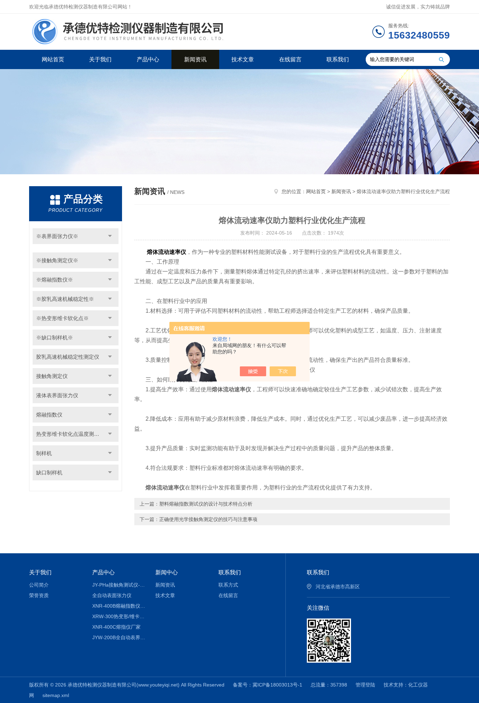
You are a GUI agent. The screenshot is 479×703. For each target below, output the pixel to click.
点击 (110, 236)
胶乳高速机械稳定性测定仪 (67, 357)
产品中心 (148, 59)
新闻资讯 (195, 59)
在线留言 (290, 59)
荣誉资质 (39, 595)
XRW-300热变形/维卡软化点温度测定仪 (118, 616)
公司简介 (39, 585)
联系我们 (337, 59)
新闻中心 (166, 572)
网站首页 (53, 59)
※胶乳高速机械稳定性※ (65, 299)
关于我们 (100, 59)
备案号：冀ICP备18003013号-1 (267, 685)
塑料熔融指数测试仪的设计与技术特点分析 (205, 504)
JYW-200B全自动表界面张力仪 (118, 637)
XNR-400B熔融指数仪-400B (118, 606)
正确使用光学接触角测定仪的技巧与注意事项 (208, 519)
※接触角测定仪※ (57, 260)
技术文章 (242, 59)
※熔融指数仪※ (54, 280)
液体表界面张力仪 (57, 395)
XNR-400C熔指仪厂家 (116, 627)
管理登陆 (365, 685)
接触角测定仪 (52, 376)
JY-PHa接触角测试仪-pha (118, 585)
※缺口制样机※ (54, 337)
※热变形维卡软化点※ (62, 318)
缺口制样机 (49, 472)
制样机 (44, 453)
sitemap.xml (55, 695)
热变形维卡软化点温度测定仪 (70, 434)
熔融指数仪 (49, 415)
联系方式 (228, 585)
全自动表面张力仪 (111, 595)
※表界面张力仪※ (57, 236)
